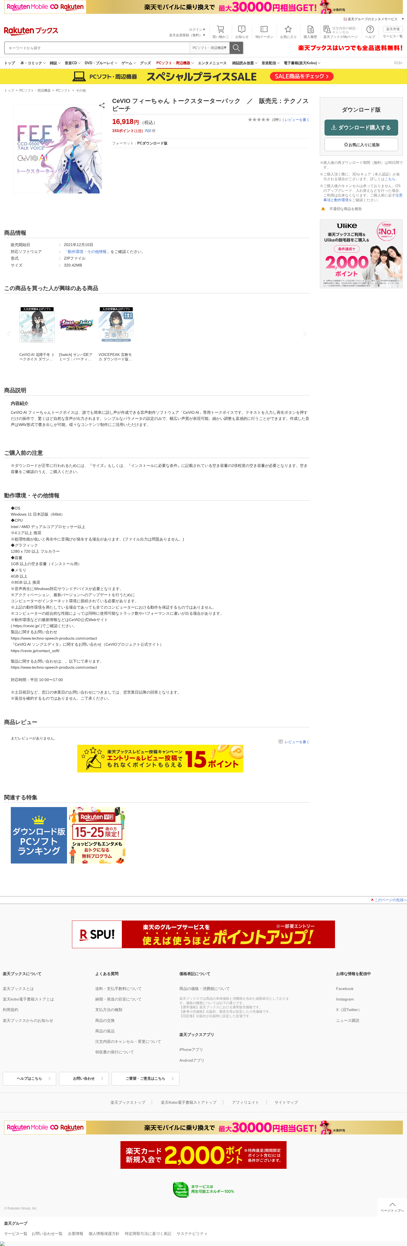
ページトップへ (392, 1211)
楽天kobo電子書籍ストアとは (28, 999)
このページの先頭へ (391, 900)
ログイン (195, 30)
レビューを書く (297, 120)
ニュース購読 (347, 1020)
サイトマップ (286, 1102)
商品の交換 (105, 1020)
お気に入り (288, 37)
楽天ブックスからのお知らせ (28, 1020)
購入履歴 (310, 37)
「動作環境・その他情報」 (87, 251)
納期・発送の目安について (118, 999)
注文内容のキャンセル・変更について (128, 1041)
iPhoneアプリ (191, 1049)
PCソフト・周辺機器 (173, 63)
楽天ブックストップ (127, 1102)
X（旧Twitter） (349, 1009)
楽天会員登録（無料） (185, 35)
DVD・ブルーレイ (99, 63)
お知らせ (242, 37)
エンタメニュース (212, 63)
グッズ (145, 63)
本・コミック (31, 63)
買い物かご (220, 37)
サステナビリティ (192, 1233)
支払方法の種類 (108, 1009)
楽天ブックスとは (18, 988)
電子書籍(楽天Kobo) (300, 63)
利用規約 (10, 1009)
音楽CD (71, 63)
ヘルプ (370, 37)
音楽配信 (269, 63)
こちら (390, 179)
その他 (81, 90)
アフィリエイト (245, 1102)
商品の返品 (105, 1031)
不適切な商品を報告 (345, 209)
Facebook (345, 988)
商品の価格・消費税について (204, 988)
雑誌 (53, 63)
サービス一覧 (393, 36)
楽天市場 (393, 29)
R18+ (398, 63)
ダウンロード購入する (364, 127)
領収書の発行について (114, 1052)
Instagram (345, 999)
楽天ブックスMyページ (340, 37)
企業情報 (75, 1233)
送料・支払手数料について (118, 988)
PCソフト (63, 90)
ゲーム (127, 63)
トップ (9, 63)
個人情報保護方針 (104, 1233)
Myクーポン (264, 37)
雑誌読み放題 (243, 63)
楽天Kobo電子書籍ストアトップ (189, 1102)
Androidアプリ (192, 1060)
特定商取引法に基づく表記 (148, 1233)
